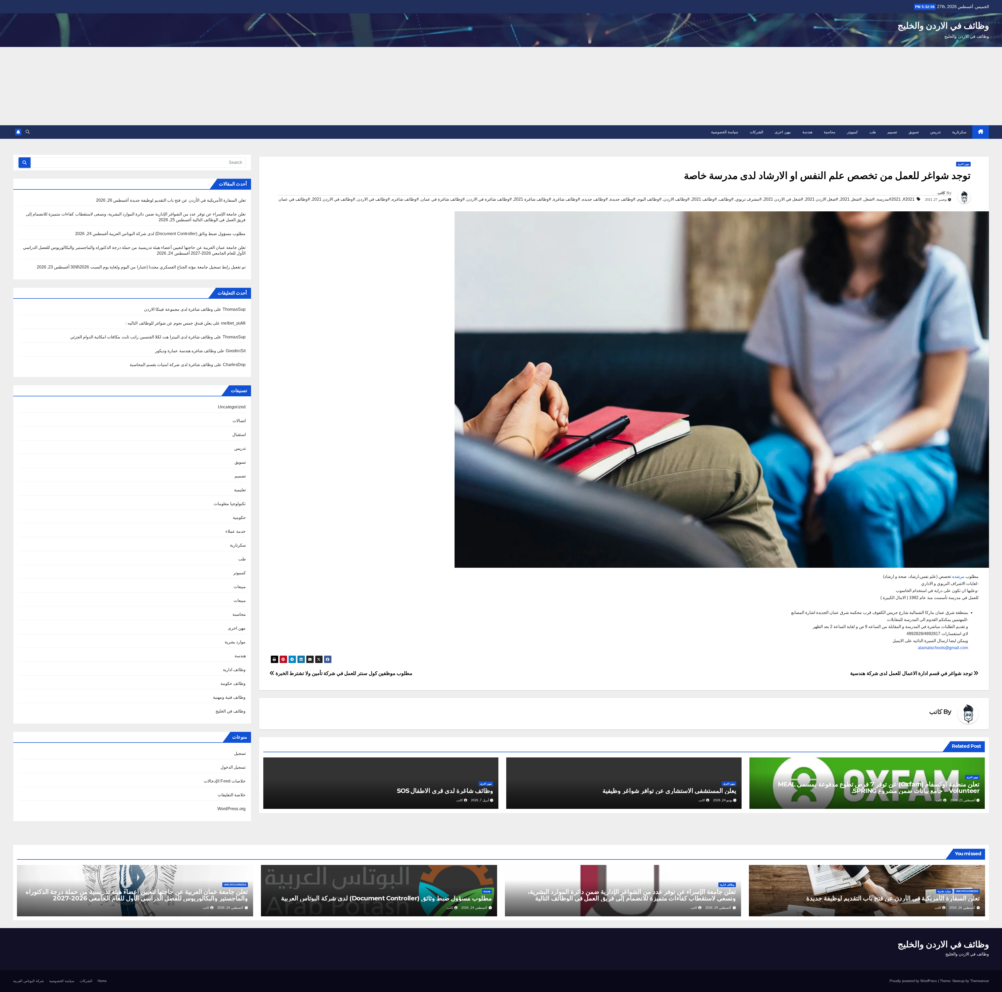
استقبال (239, 434)
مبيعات (240, 586)
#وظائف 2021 (704, 199)
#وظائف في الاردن (373, 199)
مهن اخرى (783, 132)
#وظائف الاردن (677, 199)
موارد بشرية (235, 642)
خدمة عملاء (235, 531)
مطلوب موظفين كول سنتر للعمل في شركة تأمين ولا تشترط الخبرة (343, 673)
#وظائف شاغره (405, 199)
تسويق (914, 132)
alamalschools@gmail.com (943, 648)
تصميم (892, 132)
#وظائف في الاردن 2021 (333, 199)
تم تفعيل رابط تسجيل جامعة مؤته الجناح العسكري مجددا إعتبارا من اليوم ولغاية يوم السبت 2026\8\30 (158, 267)
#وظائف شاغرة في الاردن (489, 199)
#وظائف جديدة (622, 199)
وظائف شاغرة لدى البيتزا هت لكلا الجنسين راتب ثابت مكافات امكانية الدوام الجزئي (141, 337)
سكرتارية (959, 132)
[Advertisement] (501, 86)
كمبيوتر (852, 132)
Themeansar (979, 981)
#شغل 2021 (851, 199)
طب (872, 132)
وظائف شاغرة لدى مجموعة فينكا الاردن (178, 309)
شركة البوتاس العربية (28, 981)
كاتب (941, 192)
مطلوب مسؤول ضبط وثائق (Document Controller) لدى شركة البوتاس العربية (177, 233)
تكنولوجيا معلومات (230, 503)
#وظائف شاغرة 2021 (532, 199)
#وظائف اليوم (649, 199)
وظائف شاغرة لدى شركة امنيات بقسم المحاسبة (171, 364)
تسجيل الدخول (233, 767)
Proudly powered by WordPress (914, 981)
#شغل (869, 199)
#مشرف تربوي (749, 199)
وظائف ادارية (234, 669)
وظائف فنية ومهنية (229, 697)
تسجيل (240, 753)
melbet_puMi (233, 323)
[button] (28, 132)
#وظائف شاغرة (566, 199)
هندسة (807, 132)
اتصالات (239, 421)
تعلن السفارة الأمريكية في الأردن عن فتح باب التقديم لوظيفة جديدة (188, 200)
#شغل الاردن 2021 (821, 199)
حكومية (239, 517)
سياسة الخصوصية (724, 132)
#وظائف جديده (595, 199)
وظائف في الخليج (231, 711)
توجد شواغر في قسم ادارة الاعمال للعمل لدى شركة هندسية (912, 673)
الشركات (756, 132)
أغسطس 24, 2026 (474, 908)
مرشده (957, 576)
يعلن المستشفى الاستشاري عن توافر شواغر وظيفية (669, 790)
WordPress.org (231, 808)
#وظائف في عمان (294, 199)
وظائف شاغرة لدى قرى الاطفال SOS (445, 790)
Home (102, 981)
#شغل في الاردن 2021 (783, 199)
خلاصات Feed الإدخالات (225, 781)
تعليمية (240, 490)
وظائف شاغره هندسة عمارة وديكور (185, 351)
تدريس (935, 132)
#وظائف (726, 199)
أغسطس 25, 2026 (718, 908)
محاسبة (830, 132)
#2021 (909, 199)
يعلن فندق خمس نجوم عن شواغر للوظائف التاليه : (169, 323)
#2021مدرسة (889, 199)
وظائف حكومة (233, 683)
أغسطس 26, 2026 (962, 908)
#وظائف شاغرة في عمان (443, 199)
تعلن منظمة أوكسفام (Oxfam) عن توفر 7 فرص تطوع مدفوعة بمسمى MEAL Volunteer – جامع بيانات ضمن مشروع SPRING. (879, 787)
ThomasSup (234, 337)
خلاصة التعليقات (232, 795)
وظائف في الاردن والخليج (943, 25)
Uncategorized (232, 407)
